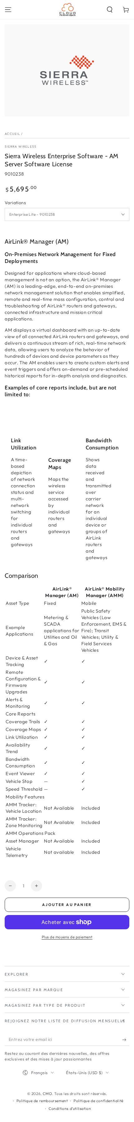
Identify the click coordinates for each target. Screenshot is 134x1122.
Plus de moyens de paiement (67, 937)
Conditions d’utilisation (70, 1108)
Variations (15, 202)
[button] (110, 9)
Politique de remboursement (42, 1100)
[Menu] (8, 9)
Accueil (12, 134)
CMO (47, 1093)
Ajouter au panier (67, 904)
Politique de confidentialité (98, 1100)
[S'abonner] (125, 1039)
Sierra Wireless (21, 147)
